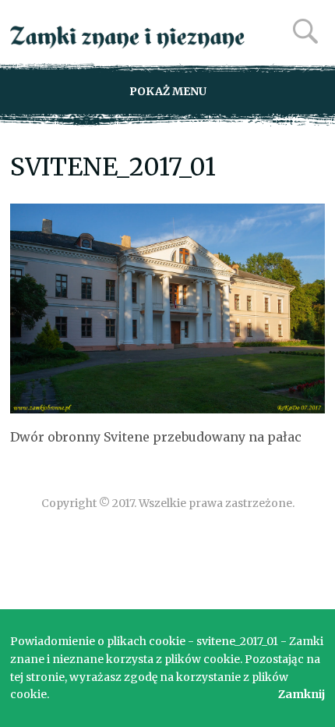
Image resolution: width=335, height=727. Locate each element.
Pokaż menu (167, 91)
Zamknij (301, 694)
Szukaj (305, 31)
